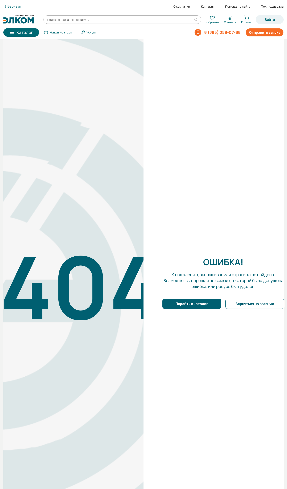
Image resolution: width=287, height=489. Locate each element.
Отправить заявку (264, 32)
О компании (181, 6)
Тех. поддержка (272, 6)
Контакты (207, 6)
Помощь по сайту (237, 6)
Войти (270, 19)
